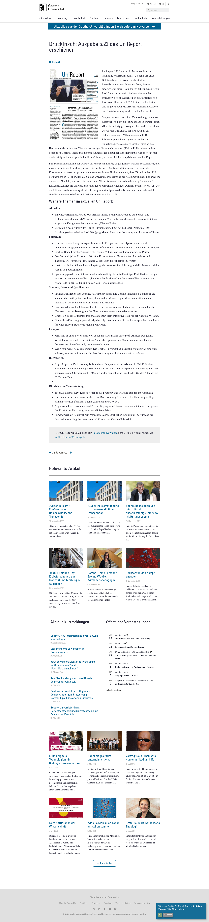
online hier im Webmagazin (70, 437)
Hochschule (140, 18)
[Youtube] (110, 909)
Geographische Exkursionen (127, 675)
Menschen (123, 18)
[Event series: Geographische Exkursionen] (127, 672)
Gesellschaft (78, 18)
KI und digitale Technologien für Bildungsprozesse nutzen (64, 759)
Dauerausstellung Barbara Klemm (129, 646)
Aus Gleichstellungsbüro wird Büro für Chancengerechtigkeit (72, 679)
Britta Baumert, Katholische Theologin (143, 824)
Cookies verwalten (139, 913)
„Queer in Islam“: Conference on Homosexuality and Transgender (60, 511)
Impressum (106, 913)
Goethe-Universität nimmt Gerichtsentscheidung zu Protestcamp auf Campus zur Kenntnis (74, 711)
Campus (108, 18)
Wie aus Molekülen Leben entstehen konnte (103, 824)
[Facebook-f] (104, 909)
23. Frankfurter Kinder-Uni (127, 683)
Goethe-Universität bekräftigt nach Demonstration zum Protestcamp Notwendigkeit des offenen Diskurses (71, 694)
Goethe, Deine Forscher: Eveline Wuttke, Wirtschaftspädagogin (102, 576)
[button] (104, 863)
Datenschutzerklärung (121, 913)
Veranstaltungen (161, 18)
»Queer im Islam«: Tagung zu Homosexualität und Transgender (103, 509)
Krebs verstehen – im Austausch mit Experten (135, 666)
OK (160, 914)
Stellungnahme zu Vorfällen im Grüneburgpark (67, 650)
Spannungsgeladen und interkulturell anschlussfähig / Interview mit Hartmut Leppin (142, 511)
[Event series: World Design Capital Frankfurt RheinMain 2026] (151, 652)
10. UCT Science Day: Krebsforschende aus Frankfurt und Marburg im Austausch (64, 578)
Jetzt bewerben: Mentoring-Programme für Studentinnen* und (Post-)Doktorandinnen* (73, 665)
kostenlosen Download (105, 432)
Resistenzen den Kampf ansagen (140, 574)
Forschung (61, 18)
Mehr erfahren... (178, 909)
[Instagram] (94, 909)
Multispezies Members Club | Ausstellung (132, 638)
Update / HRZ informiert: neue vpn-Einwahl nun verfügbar (74, 637)
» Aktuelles (45, 18)
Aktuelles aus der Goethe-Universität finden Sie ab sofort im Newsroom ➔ (104, 26)
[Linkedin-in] (99, 909)
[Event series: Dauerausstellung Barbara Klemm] (126, 643)
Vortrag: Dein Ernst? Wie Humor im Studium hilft (141, 757)
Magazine (135, 3)
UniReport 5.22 (59, 452)
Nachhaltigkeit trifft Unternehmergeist (99, 757)
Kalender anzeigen (113, 690)
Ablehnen (168, 914)
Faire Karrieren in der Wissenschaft (62, 824)
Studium (94, 18)
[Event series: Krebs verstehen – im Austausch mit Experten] (127, 663)
